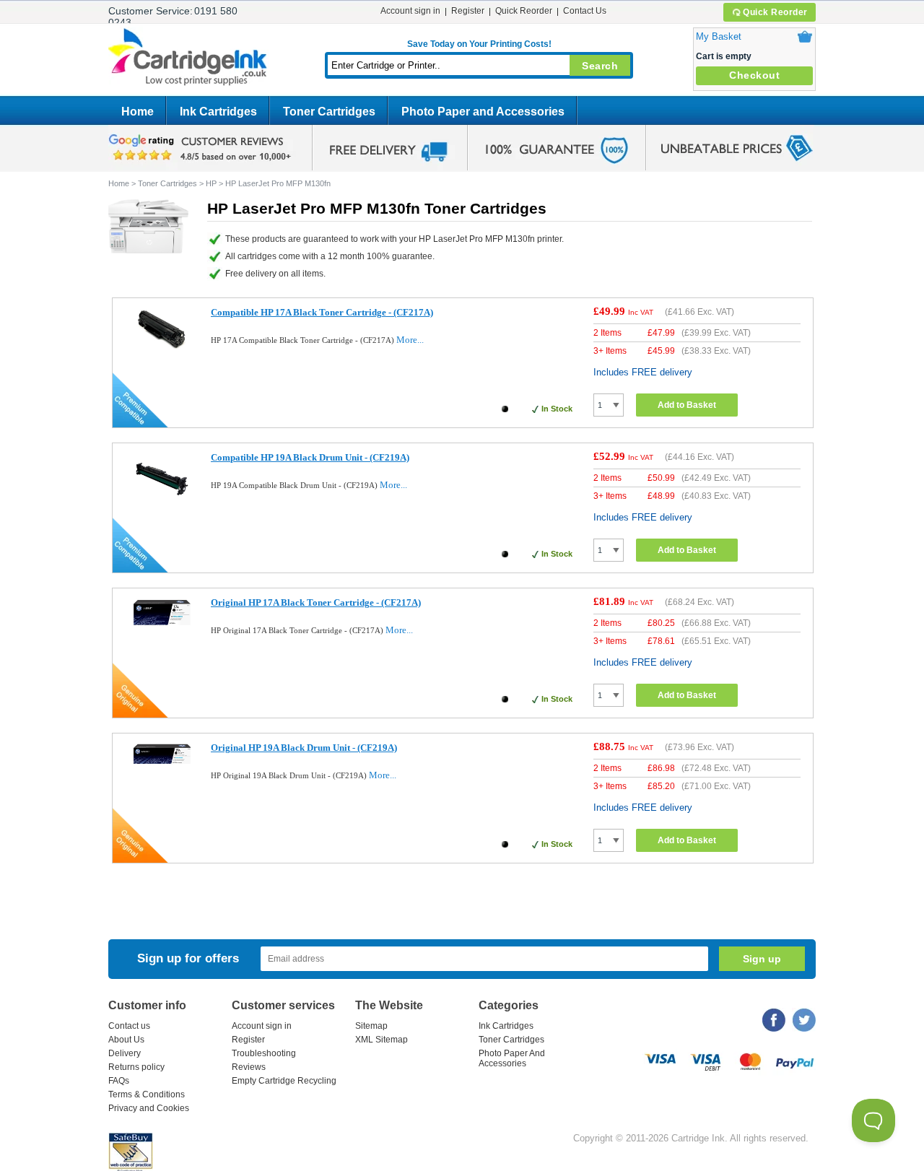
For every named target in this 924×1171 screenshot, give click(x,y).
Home (137, 111)
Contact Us (584, 11)
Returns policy (136, 1067)
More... (410, 339)
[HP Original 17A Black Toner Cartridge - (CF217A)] (162, 624)
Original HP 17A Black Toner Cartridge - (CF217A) (316, 602)
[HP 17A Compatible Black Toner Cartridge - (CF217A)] (162, 348)
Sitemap (371, 1026)
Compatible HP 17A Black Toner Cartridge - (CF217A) (322, 312)
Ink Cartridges (218, 111)
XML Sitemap (381, 1040)
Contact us (129, 1026)
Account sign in (410, 11)
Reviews (249, 1067)
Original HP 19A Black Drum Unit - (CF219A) (304, 747)
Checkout (754, 75)
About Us (126, 1040)
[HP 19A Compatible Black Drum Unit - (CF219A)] (162, 504)
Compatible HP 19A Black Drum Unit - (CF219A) (310, 457)
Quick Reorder (775, 12)
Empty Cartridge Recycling (284, 1081)
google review (202, 148)
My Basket (718, 36)
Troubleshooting (264, 1053)
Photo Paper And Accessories (512, 1058)
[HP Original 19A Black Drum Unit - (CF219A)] (162, 764)
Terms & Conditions (146, 1094)
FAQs (118, 1081)
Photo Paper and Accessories (483, 111)
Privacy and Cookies (148, 1108)
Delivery (124, 1053)
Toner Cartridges (329, 111)
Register (467, 11)
